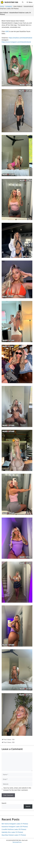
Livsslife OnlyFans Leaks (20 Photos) (14, 829)
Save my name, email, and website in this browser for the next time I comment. (17, 789)
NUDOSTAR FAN (11, 2)
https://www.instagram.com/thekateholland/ (16, 42)
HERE (7, 31)
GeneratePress (17, 842)
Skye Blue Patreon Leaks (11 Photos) (14, 835)
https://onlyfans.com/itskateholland (20, 38)
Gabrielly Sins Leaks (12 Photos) (12, 832)
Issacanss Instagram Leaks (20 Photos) (15, 826)
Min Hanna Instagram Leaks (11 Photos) (15, 824)
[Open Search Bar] (22, 2)
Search (4, 803)
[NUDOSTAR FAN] (2, 2)
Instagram (8, 6)
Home (2, 6)
